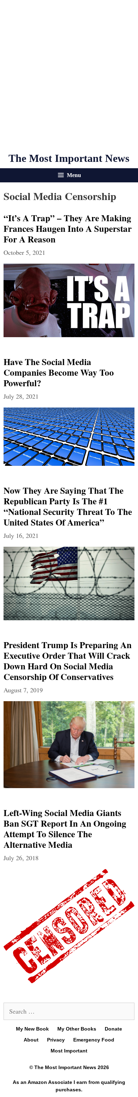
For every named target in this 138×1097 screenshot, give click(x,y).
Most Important (69, 1051)
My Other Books (76, 1029)
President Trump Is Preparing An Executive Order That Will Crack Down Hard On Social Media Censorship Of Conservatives (68, 660)
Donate (113, 1029)
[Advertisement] (69, 76)
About (31, 1040)
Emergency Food (93, 1040)
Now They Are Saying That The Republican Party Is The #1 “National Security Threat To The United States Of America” (68, 506)
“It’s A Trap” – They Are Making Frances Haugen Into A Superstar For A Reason (68, 228)
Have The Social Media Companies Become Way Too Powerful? (59, 372)
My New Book (32, 1029)
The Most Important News (69, 158)
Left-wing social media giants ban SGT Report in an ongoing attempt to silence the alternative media (65, 828)
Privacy (56, 1040)
